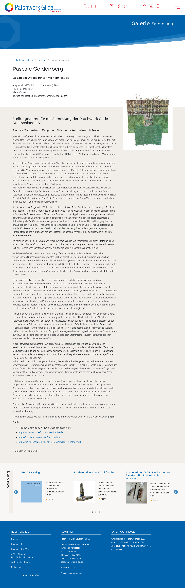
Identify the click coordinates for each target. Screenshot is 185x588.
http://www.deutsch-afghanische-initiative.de (40, 432)
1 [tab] (92, 512)
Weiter (175, 492)
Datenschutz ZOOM (20, 549)
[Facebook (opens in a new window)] (120, 6)
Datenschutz (17, 544)
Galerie (140, 23)
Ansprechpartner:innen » (71, 573)
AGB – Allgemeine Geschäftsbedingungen (22, 555)
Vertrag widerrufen (30, 575)
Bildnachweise (18, 567)
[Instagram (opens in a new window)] (113, 6)
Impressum (16, 539)
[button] (148, 134)
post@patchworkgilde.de (72, 562)
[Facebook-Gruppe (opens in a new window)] (127, 6)
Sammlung (162, 23)
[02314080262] (87, 6)
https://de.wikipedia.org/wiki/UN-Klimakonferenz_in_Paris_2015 (49, 442)
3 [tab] (99, 512)
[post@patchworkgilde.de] (95, 6)
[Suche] (160, 6)
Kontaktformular (68, 567)
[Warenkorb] (153, 6)
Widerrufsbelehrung (20, 562)
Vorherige (16, 492)
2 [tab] (96, 512)
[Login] (146, 6)
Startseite (19, 60)
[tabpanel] (43, 488)
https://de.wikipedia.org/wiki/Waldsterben (39, 437)
